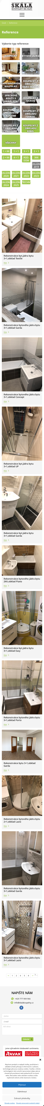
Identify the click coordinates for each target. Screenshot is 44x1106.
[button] (40, 1059)
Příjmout (22, 1085)
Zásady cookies (10, 1103)
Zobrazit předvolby (22, 1098)
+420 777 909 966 (23, 998)
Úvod (4, 23)
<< (8, 975)
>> (32, 975)
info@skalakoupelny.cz (23, 1002)
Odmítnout (22, 1091)
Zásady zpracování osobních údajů (27, 1103)
